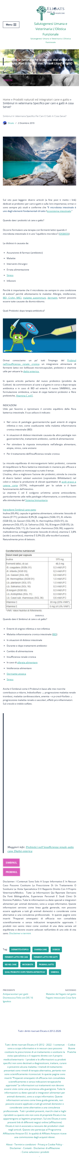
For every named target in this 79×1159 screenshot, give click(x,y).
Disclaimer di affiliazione (47, 1148)
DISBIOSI (64, 233)
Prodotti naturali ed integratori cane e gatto (41, 99)
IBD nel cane (10, 964)
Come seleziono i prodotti (35, 1152)
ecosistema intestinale (59, 211)
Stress (10, 275)
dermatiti (52, 297)
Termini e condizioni (25, 1144)
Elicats (11, 123)
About (9, 1144)
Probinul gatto (46, 964)
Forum (8, 80)
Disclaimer (15, 1148)
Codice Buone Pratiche (71, 1048)
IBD (55, 634)
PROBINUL (11, 872)
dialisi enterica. (31, 371)
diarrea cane (40, 949)
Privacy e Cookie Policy (50, 1144)
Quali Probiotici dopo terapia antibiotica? (25, 972)
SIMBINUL (11, 862)
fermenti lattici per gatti (46, 957)
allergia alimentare (27, 662)
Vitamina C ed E (24, 395)
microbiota (27, 964)
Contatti (27, 1148)
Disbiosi (56, 949)
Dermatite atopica (16, 673)
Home (6, 99)
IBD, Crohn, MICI (12, 297)
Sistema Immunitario (36, 500)
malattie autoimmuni (34, 297)
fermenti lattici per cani (16, 957)
